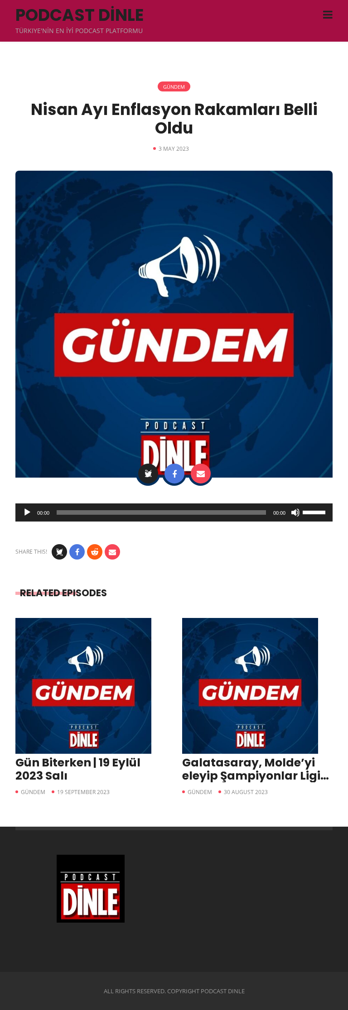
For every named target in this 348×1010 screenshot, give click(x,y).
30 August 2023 (246, 792)
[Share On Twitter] (148, 473)
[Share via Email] (201, 473)
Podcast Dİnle (79, 15)
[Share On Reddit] (94, 552)
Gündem (174, 86)
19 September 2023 (83, 792)
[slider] (315, 511)
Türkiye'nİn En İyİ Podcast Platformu (79, 30)
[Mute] (295, 512)
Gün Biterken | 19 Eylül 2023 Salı (77, 769)
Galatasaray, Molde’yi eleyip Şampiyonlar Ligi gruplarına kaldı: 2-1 (251, 776)
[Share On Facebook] (174, 473)
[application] (174, 512)
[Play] (27, 512)
